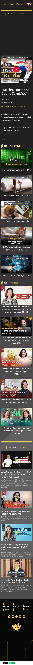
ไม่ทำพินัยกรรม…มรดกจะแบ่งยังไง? (16, 195)
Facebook (4, 106)
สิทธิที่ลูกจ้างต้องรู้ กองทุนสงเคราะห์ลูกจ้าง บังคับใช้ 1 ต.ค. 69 (16, 248)
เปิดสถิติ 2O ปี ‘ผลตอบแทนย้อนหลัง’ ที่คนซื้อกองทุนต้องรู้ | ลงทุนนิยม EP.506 (16, 371)
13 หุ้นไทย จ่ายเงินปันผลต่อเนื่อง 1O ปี (16, 170)
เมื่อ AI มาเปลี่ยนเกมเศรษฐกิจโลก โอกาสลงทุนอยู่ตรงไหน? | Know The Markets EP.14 (16, 431)
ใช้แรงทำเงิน (6, 606)
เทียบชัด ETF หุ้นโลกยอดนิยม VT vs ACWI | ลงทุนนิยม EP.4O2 (16, 401)
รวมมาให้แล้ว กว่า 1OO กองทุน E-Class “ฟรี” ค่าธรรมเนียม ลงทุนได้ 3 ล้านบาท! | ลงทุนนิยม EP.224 (16, 309)
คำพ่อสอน (26, 606)
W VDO (7, 610)
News (16, 610)
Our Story (26, 610)
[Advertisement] (16, 35)
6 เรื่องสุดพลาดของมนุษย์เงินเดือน (16, 221)
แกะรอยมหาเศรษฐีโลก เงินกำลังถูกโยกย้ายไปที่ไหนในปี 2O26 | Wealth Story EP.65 (17, 340)
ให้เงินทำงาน (16, 606)
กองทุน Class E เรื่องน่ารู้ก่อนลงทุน (16, 275)
